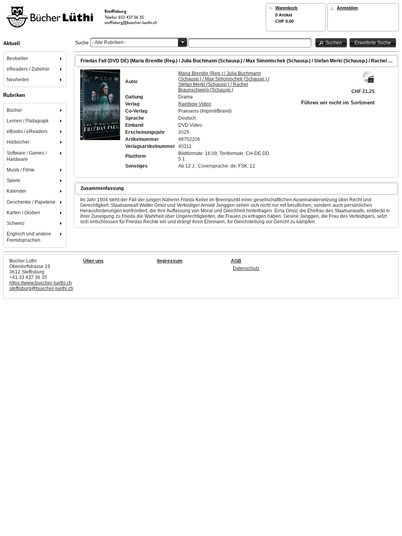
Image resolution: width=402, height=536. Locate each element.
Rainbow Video (194, 104)
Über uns (93, 261)
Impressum (170, 261)
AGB (236, 261)
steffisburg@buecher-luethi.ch (41, 288)
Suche (82, 43)
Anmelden (347, 7)
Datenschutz (246, 268)
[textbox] (249, 42)
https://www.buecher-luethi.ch (40, 283)
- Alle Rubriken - (109, 42)
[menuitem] (35, 58)
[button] (331, 42)
